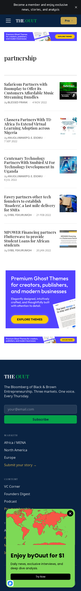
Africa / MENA (15, 442)
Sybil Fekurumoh (20, 215)
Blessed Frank (18, 102)
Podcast (10, 501)
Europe (10, 457)
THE (26, 21)
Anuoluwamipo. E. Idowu (25, 138)
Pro (69, 21)
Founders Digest (17, 494)
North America (15, 450)
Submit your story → (20, 465)
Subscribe (41, 419)
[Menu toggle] (8, 20)
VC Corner (12, 486)
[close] (76, 7)
